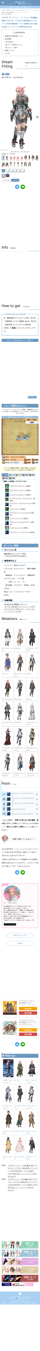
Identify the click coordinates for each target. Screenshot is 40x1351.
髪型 (11, 849)
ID (3, 74)
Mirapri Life (20, 2)
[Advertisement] (20, 218)
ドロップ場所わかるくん (15, 45)
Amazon (28, 1008)
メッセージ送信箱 (14, 1296)
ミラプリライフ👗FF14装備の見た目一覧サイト (20, 1298)
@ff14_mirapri (23, 866)
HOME (20, 943)
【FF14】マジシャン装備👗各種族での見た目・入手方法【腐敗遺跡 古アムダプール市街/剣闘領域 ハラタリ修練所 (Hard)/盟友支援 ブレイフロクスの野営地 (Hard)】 (23, 1171)
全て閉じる (32, 397)
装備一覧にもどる (20, 935)
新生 (7, 74)
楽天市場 (28, 1013)
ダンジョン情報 (12, 47)
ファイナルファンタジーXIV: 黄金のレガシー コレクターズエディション (28, 1022)
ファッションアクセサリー (25, 849)
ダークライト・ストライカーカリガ (22, 813)
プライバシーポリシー (25, 1296)
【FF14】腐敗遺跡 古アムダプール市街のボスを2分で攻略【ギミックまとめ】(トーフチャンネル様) (19, 609)
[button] (37, 117)
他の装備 (5, 849)
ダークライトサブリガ (18, 809)
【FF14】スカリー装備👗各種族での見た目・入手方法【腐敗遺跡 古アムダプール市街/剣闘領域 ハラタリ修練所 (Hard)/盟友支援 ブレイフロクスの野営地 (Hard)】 (23, 1184)
